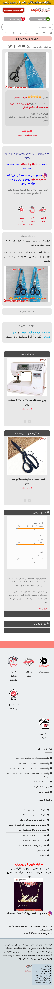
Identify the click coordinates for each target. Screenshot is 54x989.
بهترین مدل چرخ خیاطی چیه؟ (35, 810)
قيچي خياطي (28, 107)
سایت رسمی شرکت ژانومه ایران (34, 840)
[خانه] (51, 33)
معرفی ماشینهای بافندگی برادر (34, 835)
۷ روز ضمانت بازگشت (32, 221)
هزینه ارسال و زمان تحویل (27, 135)
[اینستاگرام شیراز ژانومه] (13, 33)
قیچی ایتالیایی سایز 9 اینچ (27, 479)
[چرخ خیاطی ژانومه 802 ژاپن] (21, 210)
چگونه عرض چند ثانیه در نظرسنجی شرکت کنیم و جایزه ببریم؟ (28, 775)
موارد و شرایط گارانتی (41, 787)
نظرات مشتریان (20, 97)
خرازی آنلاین (41, 850)
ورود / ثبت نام (15, 19)
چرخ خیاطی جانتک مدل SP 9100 (27, 400)
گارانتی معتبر (43, 219)
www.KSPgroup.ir (32, 933)
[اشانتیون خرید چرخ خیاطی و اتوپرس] (44, 724)
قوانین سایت (44, 792)
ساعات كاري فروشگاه (30, 164)
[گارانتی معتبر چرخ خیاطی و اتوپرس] (43, 210)
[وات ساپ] (28, 47)
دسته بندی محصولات (12, 10)
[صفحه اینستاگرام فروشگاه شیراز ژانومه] (28, 895)
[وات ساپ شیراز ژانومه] (20, 33)
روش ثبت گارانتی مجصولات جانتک (33, 820)
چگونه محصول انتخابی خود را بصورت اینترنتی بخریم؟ (29, 768)
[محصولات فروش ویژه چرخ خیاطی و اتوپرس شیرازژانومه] (27, 3)
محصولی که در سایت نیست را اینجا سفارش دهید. (27, 825)
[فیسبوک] (14, 47)
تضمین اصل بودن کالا (21, 221)
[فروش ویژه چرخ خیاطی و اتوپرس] (44, 663)
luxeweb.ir (51, 937)
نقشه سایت (41, 855)
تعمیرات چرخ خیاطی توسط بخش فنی (32, 830)
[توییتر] (10, 47)
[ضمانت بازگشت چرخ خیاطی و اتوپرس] (32, 210)
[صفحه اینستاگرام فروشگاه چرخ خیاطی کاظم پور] (44, 175)
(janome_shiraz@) (39, 179)
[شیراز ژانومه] (6, 33)
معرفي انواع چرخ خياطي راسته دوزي (32, 845)
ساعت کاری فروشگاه (41, 782)
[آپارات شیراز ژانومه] (27, 33)
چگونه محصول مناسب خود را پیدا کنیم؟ (34, 763)
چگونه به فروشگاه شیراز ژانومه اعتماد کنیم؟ (32, 758)
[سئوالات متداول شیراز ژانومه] (44, 33)
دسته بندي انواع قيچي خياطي (35, 332)
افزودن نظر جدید (40, 608)
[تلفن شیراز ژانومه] (37, 33)
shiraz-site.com (50, 937)
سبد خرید (41, 19)
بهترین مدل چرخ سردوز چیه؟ (34, 815)
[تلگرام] (19, 47)
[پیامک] (23, 47)
